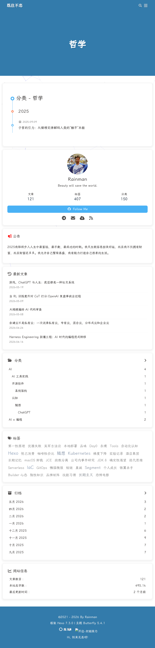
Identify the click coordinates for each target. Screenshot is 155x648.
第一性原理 (16, 446)
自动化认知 (129, 446)
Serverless (16, 468)
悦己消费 (28, 453)
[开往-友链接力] (86, 631)
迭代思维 (136, 460)
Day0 (93, 446)
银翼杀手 (126, 468)
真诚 (78, 468)
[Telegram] (64, 218)
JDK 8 (102, 460)
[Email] (73, 218)
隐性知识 (36, 475)
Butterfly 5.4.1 (94, 623)
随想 (61, 453)
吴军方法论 (52, 446)
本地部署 (70, 446)
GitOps (41, 468)
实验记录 (116, 453)
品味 (83, 446)
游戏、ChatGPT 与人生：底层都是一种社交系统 (41, 282)
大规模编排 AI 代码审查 (25, 309)
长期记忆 (15, 460)
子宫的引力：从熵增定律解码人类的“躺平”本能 (51, 128)
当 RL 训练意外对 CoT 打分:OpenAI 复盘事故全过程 (45, 296)
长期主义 (86, 475)
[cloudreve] (82, 218)
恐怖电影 (102, 475)
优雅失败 (34, 446)
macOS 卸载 (33, 460)
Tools (114, 446)
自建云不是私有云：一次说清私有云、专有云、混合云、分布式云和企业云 (59, 323)
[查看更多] (145, 360)
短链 (69, 468)
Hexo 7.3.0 (65, 623)
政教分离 (61, 460)
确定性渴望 (117, 460)
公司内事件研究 (83, 460)
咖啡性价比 (45, 453)
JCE (49, 460)
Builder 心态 (17, 475)
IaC (30, 467)
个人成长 (110, 468)
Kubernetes (79, 453)
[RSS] (91, 218)
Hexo (13, 453)
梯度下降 (100, 453)
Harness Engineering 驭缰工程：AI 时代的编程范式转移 (47, 337)
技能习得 (69, 475)
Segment (93, 467)
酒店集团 (132, 453)
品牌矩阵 (53, 475)
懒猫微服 (56, 468)
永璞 (103, 446)
